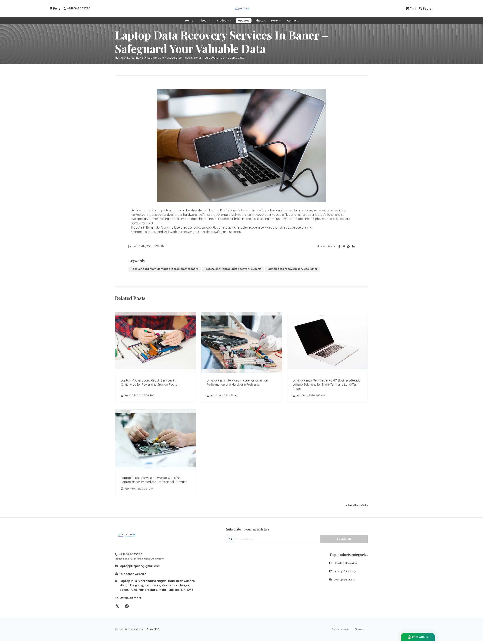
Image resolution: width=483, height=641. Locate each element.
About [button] (204, 20)
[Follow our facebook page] (126, 606)
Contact (292, 20)
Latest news (135, 57)
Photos (260, 20)
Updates (243, 20)
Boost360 (153, 629)
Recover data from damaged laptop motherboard (164, 269)
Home (189, 20)
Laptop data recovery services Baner (292, 269)
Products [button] (223, 20)
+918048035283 (78, 8)
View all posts (357, 505)
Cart (412, 8)
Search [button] (427, 8)
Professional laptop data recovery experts (233, 269)
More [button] (274, 20)
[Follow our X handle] (117, 606)
